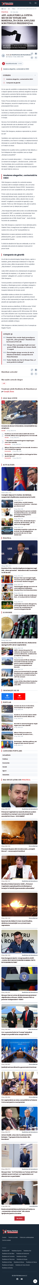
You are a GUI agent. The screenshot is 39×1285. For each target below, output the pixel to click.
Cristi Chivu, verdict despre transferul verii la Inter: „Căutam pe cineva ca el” (25, 504)
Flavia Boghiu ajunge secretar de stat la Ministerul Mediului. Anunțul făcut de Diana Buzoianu (20, 354)
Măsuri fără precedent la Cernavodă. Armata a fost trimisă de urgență (23, 734)
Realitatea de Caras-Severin (23, 1265)
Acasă (4, 8)
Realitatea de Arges (22, 1256)
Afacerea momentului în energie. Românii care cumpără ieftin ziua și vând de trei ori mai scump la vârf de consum (26, 674)
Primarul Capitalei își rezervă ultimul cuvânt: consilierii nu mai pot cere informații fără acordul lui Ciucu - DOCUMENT (18, 814)
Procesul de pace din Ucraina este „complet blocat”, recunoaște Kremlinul (18, 850)
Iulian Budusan (33, 1029)
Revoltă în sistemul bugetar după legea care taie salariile (25, 724)
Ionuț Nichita (33, 1206)
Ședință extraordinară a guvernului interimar (19, 1067)
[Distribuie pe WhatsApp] (32, 57)
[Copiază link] (32, 53)
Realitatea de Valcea (31, 1262)
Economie (8, 451)
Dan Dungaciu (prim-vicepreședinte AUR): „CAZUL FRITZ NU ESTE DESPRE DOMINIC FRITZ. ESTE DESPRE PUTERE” (18, 960)
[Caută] (30, 3)
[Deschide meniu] (36, 3)
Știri (9, 8)
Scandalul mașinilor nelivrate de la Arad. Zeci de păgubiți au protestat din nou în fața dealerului (25, 532)
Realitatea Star (27, 1250)
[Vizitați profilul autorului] (3, 55)
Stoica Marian (33, 846)
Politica (13, 8)
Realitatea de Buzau (19, 1262)
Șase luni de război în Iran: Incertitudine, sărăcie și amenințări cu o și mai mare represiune (16, 923)
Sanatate (8, 444)
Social (3, 430)
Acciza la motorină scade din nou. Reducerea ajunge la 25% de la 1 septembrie (18, 644)
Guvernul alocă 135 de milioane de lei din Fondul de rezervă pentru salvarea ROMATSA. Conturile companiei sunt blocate (25, 663)
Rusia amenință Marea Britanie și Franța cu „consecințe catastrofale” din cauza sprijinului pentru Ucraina (18, 1211)
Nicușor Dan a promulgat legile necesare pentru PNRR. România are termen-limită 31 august (21, 347)
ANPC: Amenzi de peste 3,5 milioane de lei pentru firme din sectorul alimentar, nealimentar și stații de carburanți (25, 652)
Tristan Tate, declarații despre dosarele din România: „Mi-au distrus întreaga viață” (24, 522)
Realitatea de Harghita (7, 1265)
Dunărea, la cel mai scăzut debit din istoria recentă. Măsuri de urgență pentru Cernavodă (21, 434)
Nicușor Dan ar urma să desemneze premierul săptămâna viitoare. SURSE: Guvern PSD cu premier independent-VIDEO (18, 997)
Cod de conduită (6, 1240)
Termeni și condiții (13, 1237)
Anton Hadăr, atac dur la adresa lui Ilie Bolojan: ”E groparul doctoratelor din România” (16, 1137)
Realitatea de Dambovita (23, 1253)
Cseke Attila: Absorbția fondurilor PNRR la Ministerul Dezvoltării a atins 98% (25, 683)
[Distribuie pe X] (36, 57)
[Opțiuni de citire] (35, 1281)
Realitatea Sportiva (16, 1250)
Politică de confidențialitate (27, 1237)
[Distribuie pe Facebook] (36, 53)
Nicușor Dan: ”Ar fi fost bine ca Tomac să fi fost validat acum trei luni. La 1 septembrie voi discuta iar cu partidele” (19, 1174)
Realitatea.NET (6, 1250)
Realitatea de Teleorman (8, 1259)
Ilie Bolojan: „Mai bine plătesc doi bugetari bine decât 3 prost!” (25, 742)
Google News (9, 391)
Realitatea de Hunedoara (22, 55)
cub (4, 383)
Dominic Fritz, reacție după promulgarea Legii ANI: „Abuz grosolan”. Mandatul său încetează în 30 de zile (20, 339)
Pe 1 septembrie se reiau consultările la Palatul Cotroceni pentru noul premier (19, 1101)
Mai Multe (19, 1218)
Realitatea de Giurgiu (22, 1259)
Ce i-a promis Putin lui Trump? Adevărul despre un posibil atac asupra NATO (16, 1033)
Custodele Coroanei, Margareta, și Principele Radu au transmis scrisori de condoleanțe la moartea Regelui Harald (25, 606)
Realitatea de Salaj (7, 1262)
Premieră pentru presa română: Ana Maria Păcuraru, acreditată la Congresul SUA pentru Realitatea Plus (25, 513)
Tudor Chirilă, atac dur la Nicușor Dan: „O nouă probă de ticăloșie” (21, 361)
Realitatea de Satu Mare (8, 1253)
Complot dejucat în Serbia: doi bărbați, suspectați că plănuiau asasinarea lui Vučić (18, 496)
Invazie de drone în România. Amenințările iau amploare (24, 706)
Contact (4, 1237)
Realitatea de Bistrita (7, 1268)
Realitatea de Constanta (8, 1256)
